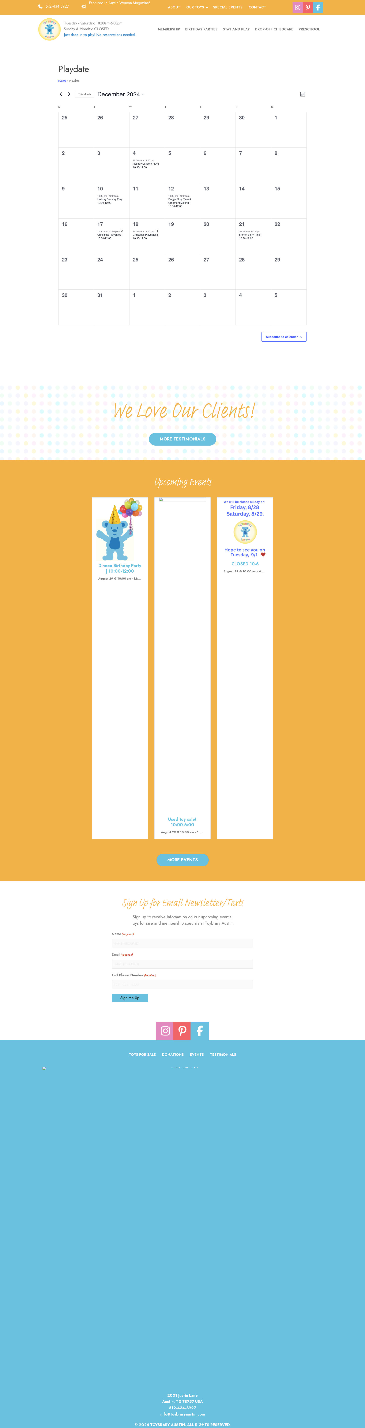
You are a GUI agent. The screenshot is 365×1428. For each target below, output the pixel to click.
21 (242, 223)
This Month (84, 94)
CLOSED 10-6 (245, 564)
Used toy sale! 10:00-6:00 (182, 822)
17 (100, 223)
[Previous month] (60, 94)
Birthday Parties (201, 29)
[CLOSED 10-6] (245, 528)
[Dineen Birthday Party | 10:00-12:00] (120, 529)
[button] (207, 7)
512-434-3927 (57, 6)
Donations (173, 1055)
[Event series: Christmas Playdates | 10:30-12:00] (121, 231)
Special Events (227, 7)
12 (171, 188)
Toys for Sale (142, 1055)
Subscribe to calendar (282, 337)
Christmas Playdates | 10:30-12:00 (109, 236)
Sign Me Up (129, 998)
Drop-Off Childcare (274, 29)
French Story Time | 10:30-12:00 (250, 236)
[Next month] (69, 94)
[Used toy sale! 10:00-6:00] (182, 656)
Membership (169, 29)
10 (100, 188)
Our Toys (195, 7)
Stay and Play (236, 29)
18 (135, 223)
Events (62, 81)
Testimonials (223, 1055)
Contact (257, 7)
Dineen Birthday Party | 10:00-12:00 (119, 568)
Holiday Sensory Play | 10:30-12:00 (146, 165)
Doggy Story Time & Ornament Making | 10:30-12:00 (179, 202)
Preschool (309, 29)
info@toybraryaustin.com (182, 1414)
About (174, 7)
